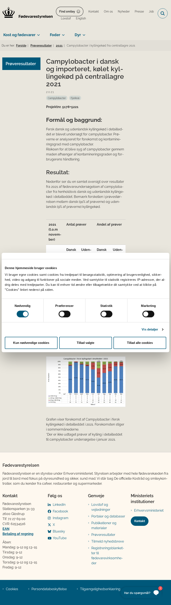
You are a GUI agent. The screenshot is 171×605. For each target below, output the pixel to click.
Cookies (12, 589)
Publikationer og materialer (103, 525)
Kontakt (139, 521)
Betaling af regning (18, 534)
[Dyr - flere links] (83, 33)
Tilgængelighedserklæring (100, 589)
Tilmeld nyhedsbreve (107, 541)
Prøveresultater (103, 535)
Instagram (60, 518)
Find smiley (67, 11)
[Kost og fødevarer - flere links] (37, 33)
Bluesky (59, 531)
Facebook (60, 511)
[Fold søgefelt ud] (163, 13)
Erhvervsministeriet (148, 510)
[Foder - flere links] (62, 33)
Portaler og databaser (108, 516)
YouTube (60, 538)
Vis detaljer (150, 329)
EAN (6, 529)
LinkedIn (59, 505)
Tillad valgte (85, 342)
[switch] (64, 314)
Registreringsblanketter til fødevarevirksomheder (107, 555)
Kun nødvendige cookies (31, 342)
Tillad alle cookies (140, 342)
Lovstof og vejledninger (100, 507)
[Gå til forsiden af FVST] (26, 13)
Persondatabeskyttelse (49, 589)
